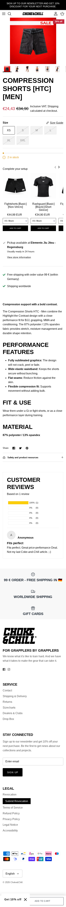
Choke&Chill (16, 882)
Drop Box (8, 719)
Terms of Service (13, 807)
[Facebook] (4, 669)
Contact (7, 690)
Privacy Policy (11, 819)
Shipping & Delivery (15, 696)
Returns (7, 701)
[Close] (25, 899)
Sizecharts (9, 707)
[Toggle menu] (3, 13)
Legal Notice (10, 824)
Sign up (12, 772)
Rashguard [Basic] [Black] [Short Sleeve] (43, 206)
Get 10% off (12, 899)
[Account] (55, 13)
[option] (33, 41)
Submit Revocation (16, 801)
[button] (54, 168)
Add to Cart (42, 901)
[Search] (11, 13)
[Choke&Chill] (33, 13)
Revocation (9, 794)
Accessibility (10, 830)
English (10, 873)
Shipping (53, 106)
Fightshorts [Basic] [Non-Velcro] (15, 205)
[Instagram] (9, 669)
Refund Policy (11, 813)
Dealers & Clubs (13, 713)
